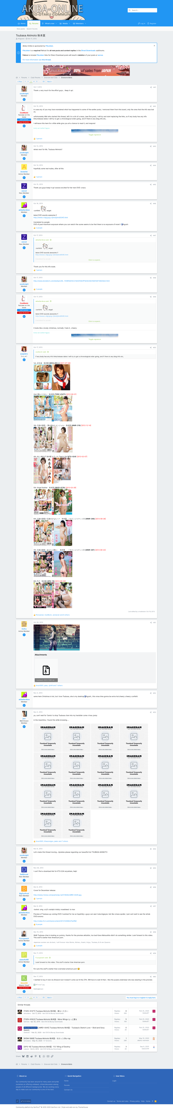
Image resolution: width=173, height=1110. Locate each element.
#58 (154, 932)
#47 (154, 235)
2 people (39, 228)
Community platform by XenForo (38, 1107)
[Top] (152, 1101)
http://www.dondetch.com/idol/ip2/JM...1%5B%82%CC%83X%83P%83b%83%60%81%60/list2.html (72, 281)
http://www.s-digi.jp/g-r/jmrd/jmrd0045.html (51, 217)
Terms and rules (122, 1101)
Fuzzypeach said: (42, 958)
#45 (154, 184)
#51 (154, 622)
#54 (154, 849)
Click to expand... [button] (95, 260)
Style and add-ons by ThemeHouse (75, 1107)
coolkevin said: (41, 352)
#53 (154, 712)
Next (49, 82)
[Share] (151, 87)
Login (114, 1081)
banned (26, 1022)
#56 (154, 887)
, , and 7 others (49, 685)
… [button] (40, 81)
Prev (20, 82)
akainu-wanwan (143, 1040)
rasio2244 (145, 1049)
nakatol (26, 1049)
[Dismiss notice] (154, 46)
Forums (67, 1085)
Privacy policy (135, 1101)
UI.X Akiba (26, 1101)
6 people (39, 924)
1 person (39, 139)
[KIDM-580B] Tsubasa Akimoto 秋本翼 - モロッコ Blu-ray (47, 1038)
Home (66, 1081)
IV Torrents (48, 1041)
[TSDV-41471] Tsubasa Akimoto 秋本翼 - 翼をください (46, 1011)
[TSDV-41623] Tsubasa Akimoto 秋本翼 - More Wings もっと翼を (50, 1019)
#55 (154, 868)
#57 (154, 906)
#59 (154, 953)
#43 (154, 146)
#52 (154, 693)
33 (43, 81)
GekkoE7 (146, 1013)
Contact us (68, 1090)
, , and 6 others (53, 615)
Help (143, 1101)
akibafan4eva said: (42, 240)
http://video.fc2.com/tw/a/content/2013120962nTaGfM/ (55, 921)
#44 (154, 165)
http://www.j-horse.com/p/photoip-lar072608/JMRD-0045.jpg (57, 895)
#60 (154, 977)
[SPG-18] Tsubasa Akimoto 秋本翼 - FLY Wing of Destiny (47, 1047)
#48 (154, 278)
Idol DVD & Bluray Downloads (53, 1013)
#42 (154, 106)
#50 (154, 347)
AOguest (21, 39)
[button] (56, 23)
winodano (27, 1013)
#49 (154, 297)
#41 (154, 87)
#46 (154, 203)
